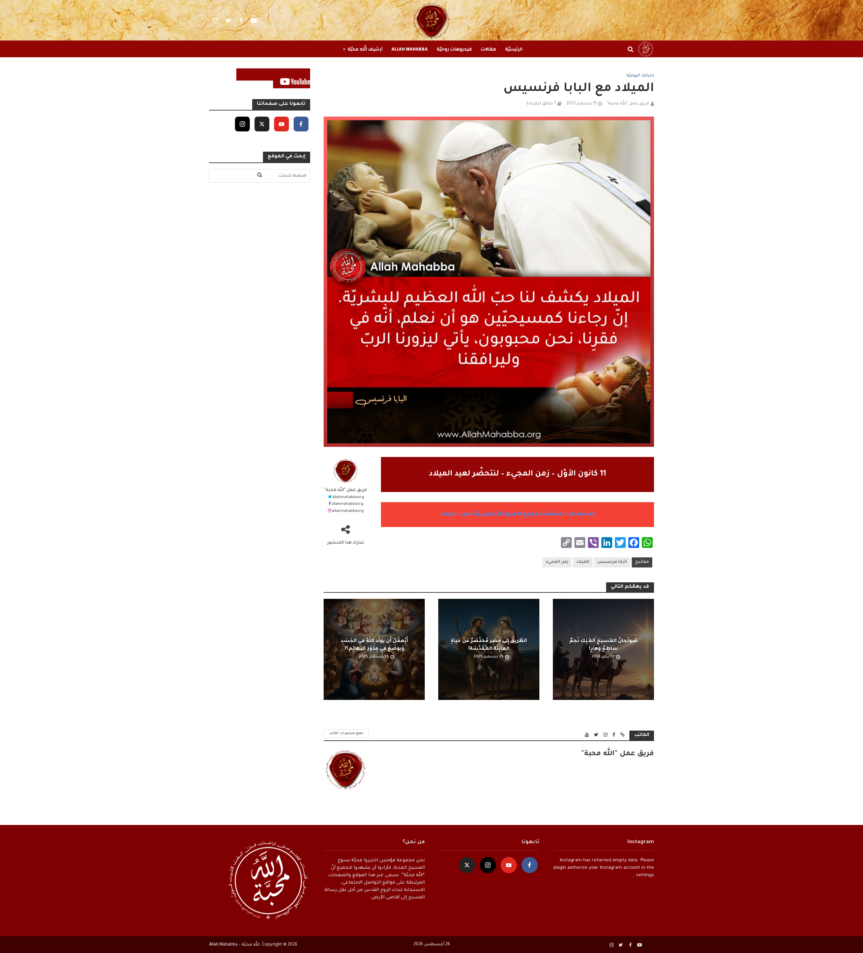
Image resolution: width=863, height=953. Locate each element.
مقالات (488, 49)
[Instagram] (242, 124)
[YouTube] (281, 124)
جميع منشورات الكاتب (346, 733)
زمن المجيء (557, 562)
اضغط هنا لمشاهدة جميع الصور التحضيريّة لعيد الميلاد (517, 514)
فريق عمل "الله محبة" (628, 103)
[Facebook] (301, 124)
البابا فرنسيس (612, 562)
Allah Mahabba (409, 49)
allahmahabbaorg (348, 497)
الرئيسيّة (514, 49)
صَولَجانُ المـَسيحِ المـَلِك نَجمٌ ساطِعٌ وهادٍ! (603, 645)
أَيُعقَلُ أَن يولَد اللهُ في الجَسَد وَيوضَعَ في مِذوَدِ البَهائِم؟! (374, 645)
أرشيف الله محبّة (365, 49)
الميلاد (582, 562)
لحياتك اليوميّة (640, 75)
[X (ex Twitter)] (262, 124)
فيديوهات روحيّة (454, 49)
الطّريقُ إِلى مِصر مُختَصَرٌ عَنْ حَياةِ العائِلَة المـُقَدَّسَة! (489, 645)
